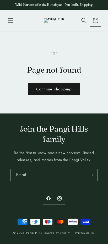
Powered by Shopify (56, 233)
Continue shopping (54, 89)
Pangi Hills (34, 233)
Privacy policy (85, 233)
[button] (10, 20)
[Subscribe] (91, 175)
